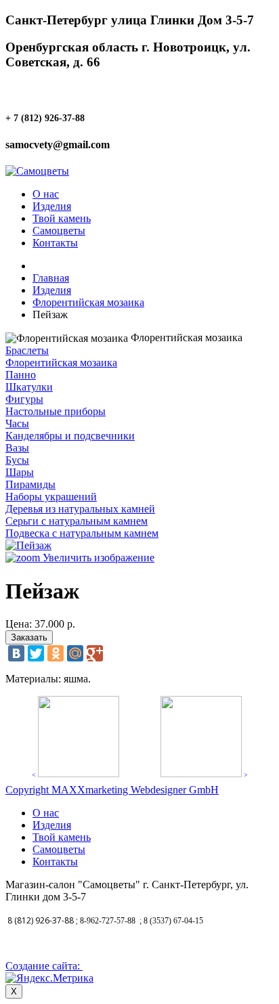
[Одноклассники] (55, 653)
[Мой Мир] (75, 653)
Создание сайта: (44, 966)
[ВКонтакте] (16, 653)
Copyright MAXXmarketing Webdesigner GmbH (112, 789)
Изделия (52, 206)
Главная (51, 278)
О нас (46, 194)
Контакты (55, 242)
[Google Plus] (95, 653)
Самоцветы (59, 230)
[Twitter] (36, 653)
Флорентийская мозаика (88, 302)
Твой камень (62, 218)
